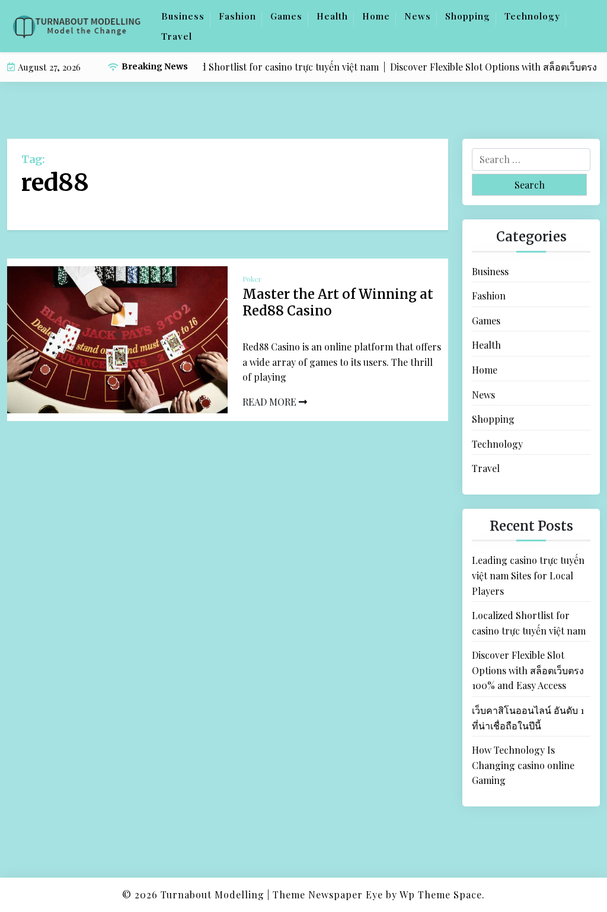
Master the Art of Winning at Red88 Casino (337, 303)
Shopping (467, 16)
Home (376, 16)
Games (286, 16)
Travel (176, 36)
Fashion (237, 16)
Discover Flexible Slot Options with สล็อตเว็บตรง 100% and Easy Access (528, 670)
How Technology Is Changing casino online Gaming (523, 765)
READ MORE (270, 402)
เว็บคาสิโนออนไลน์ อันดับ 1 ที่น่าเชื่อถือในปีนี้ (528, 718)
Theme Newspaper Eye (328, 894)
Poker (251, 278)
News (417, 16)
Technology (532, 16)
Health (332, 16)
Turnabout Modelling (212, 894)
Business (183, 16)
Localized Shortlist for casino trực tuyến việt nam (529, 623)
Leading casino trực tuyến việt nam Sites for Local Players (528, 575)
